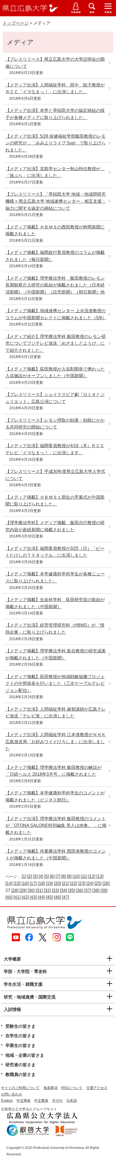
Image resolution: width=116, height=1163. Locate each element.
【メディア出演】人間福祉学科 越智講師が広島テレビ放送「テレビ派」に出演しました (55, 713)
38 (95, 890)
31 (39, 890)
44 (41, 897)
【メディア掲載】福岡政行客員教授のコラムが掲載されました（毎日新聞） (55, 256)
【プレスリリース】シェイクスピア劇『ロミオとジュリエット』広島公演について (55, 398)
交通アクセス (96, 1088)
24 (89, 883)
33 (55, 890)
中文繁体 (41, 1100)
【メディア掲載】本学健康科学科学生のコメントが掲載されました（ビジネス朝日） (55, 796)
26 (106, 883)
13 (99, 876)
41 (17, 897)
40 (8, 897)
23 (81, 883)
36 (79, 890)
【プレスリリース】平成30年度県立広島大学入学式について (55, 475)
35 (71, 890)
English (7, 1100)
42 (25, 897)
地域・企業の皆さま (24, 1055)
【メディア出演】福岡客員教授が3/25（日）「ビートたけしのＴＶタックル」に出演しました (54, 552)
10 (76, 876)
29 (23, 890)
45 (49, 897)
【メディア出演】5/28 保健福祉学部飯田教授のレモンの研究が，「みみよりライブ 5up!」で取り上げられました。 (55, 143)
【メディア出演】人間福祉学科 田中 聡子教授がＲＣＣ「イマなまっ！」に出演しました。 (55, 88)
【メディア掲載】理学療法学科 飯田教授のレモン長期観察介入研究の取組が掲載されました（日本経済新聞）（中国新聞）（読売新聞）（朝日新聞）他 (55, 285)
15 (17, 883)
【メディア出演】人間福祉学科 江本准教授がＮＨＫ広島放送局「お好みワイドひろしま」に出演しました (55, 741)
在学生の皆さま (20, 1035)
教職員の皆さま (20, 1074)
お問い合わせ (11, 1094)
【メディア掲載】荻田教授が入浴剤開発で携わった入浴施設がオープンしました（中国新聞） (55, 372)
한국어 (57, 1100)
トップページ (16, 23)
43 (33, 897)
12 (91, 876)
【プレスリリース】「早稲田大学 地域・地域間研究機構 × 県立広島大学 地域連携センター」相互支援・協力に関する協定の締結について (55, 201)
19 (49, 883)
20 (57, 883)
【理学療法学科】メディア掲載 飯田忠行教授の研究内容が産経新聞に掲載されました (55, 526)
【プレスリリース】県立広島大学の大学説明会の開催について (55, 63)
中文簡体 (23, 1100)
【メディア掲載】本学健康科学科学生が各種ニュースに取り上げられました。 (55, 577)
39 (103, 890)
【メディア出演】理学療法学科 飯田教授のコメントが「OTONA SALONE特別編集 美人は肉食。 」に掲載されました (55, 825)
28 (14, 890)
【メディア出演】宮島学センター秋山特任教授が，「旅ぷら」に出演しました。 (55, 172)
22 (73, 883)
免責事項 (50, 1088)
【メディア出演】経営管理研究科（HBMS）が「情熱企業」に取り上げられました (54, 628)
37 (87, 890)
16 (25, 883)
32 (47, 890)
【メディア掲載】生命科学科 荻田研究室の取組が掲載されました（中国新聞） (55, 603)
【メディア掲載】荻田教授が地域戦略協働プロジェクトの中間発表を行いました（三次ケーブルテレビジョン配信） (55, 683)
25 (97, 883)
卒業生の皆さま (20, 1045)
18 (41, 883)
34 (63, 890)
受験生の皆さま (20, 1026)
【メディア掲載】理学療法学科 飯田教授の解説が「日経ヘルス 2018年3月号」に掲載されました (53, 771)
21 (65, 883)
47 (65, 897)
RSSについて (72, 1088)
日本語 (71, 1100)
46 (57, 897)
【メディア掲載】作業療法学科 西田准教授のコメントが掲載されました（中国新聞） (55, 855)
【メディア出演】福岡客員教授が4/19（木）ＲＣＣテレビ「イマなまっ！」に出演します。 (54, 449)
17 (33, 883)
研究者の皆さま (20, 1064)
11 (84, 876)
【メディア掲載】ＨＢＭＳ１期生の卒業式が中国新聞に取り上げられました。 (55, 501)
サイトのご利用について (20, 1088)
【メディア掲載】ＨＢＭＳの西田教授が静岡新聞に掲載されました (55, 230)
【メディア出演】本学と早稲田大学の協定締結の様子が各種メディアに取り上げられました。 (55, 114)
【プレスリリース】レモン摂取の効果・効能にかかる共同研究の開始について (55, 424)
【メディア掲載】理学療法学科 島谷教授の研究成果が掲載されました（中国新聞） (55, 654)
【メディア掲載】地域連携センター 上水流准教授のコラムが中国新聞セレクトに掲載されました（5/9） (55, 314)
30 (31, 890)
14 (8, 883)
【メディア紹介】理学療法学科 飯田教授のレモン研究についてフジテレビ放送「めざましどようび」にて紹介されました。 (55, 343)
